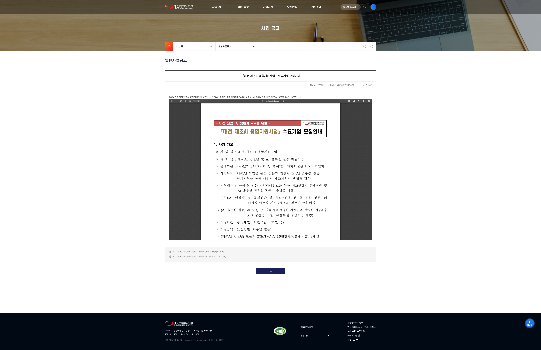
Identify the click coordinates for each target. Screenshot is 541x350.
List (271, 271)
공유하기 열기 (364, 46)
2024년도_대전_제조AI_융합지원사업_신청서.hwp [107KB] (198, 251)
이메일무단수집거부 (356, 331)
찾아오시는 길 (353, 335)
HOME (169, 46)
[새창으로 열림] (280, 334)
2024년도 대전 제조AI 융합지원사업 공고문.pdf (190, 97)
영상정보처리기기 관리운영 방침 (361, 327)
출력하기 (372, 46)
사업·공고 (179, 46)
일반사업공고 (223, 46)
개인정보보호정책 (355, 322)
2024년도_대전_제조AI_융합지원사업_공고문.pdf (278, 97)
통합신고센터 (353, 340)
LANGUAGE (349, 7)
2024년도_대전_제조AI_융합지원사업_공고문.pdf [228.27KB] (199, 256)
